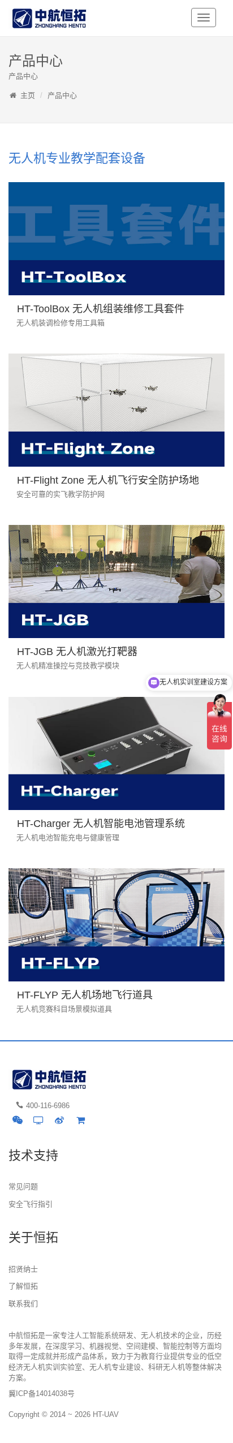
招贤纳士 (23, 1269)
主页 (27, 95)
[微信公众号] (17, 1120)
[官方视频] (38, 1120)
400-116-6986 (48, 1105)
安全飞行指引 (30, 1204)
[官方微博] (59, 1120)
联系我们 (23, 1303)
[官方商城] (80, 1120)
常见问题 (23, 1186)
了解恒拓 (23, 1286)
